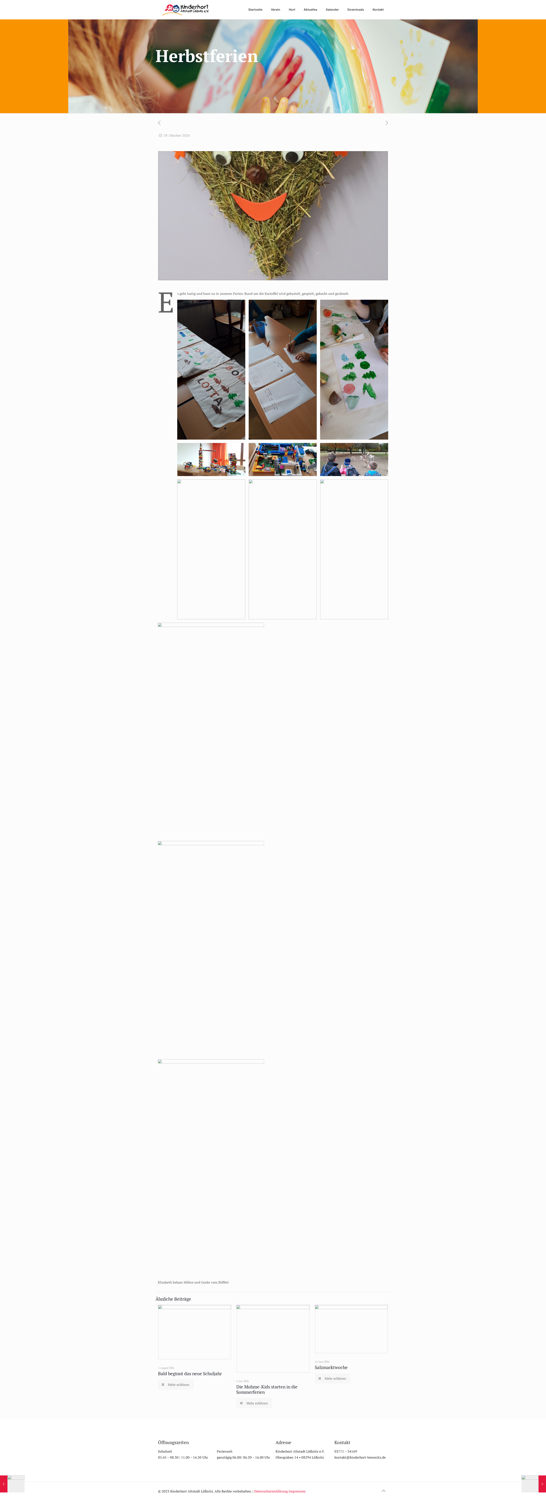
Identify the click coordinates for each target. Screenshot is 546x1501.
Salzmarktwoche (331, 1367)
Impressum (297, 1491)
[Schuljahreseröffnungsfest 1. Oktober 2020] (12, 1483)
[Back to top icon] (383, 1490)
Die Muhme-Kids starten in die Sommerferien (267, 1389)
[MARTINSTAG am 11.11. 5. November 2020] (533, 1483)
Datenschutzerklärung (271, 1491)
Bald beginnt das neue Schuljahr (190, 1374)
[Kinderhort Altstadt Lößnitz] (185, 9)
